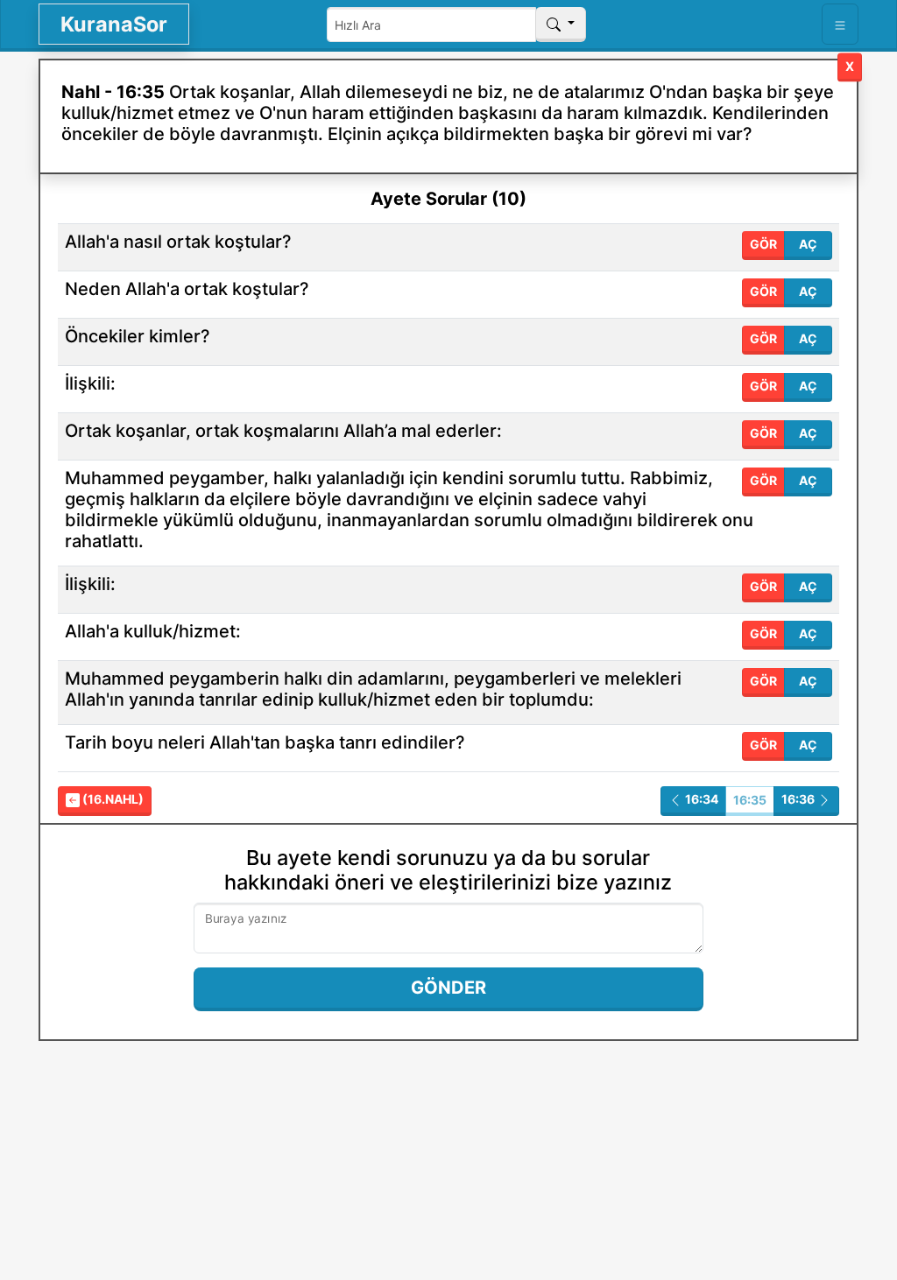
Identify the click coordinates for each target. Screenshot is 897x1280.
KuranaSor (113, 24)
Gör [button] (763, 243)
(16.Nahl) (112, 798)
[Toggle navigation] (840, 24)
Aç (808, 243)
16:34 (700, 798)
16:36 (799, 798)
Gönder (448, 987)
